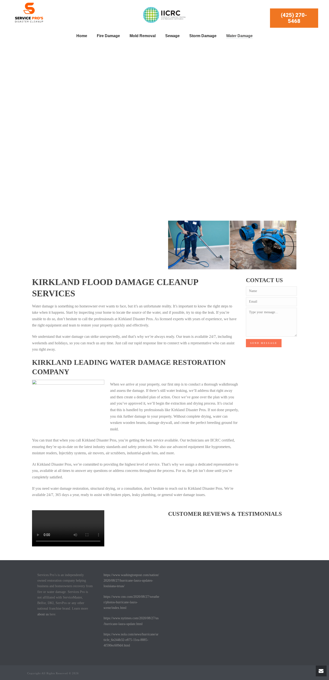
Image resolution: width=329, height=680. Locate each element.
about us (43, 614)
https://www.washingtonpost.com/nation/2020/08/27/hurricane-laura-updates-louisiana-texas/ (131, 580)
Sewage (172, 36)
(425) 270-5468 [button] (294, 18)
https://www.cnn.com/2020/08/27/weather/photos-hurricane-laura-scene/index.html (131, 602)
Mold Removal (143, 36)
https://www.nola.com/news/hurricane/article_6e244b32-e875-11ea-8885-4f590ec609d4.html (131, 639)
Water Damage (239, 36)
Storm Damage (203, 36)
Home (81, 36)
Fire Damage (108, 36)
